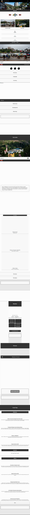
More (15, 502)
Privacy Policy (13, 42)
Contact (17, 42)
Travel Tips (15, 40)
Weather (15, 32)
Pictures (15, 36)
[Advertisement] (15, 129)
